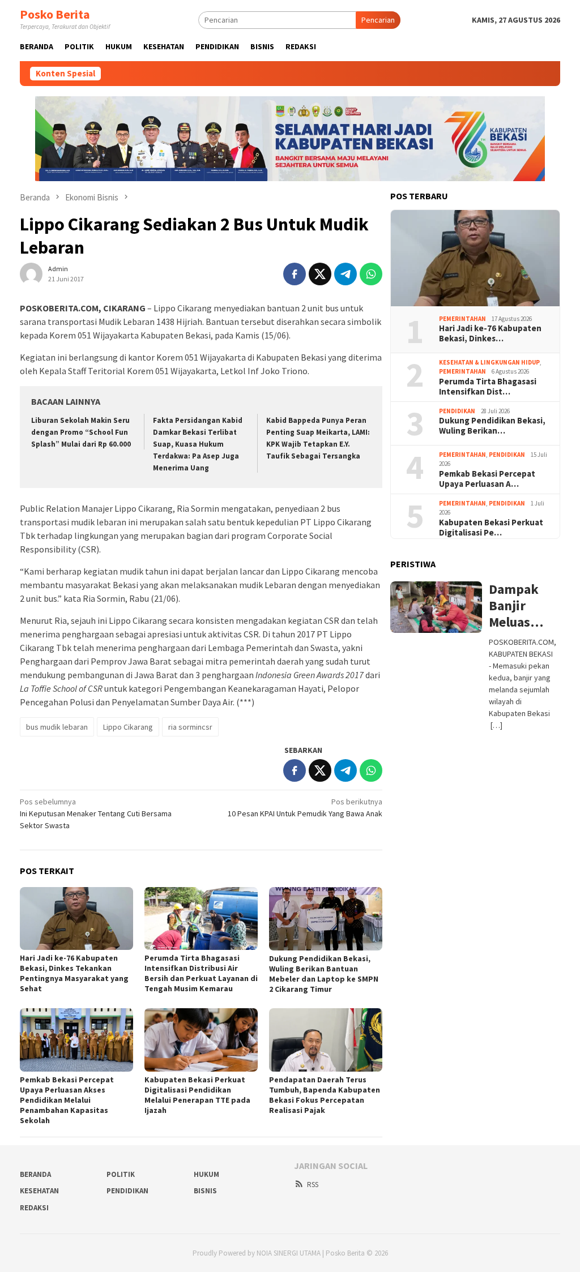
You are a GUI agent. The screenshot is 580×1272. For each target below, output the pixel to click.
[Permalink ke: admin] (31, 273)
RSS (312, 1184)
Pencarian (378, 20)
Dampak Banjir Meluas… (516, 605)
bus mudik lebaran (57, 727)
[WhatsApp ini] (371, 274)
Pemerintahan (462, 319)
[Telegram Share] (345, 274)
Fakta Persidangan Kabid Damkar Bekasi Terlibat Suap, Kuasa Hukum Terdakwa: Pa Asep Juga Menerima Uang (197, 444)
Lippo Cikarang (128, 727)
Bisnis (205, 1191)
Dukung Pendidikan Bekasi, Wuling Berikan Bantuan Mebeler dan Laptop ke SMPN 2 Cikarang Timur (323, 973)
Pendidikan (457, 411)
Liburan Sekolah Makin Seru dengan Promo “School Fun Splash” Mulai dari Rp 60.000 (81, 432)
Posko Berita (55, 14)
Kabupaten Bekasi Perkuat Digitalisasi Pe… (491, 527)
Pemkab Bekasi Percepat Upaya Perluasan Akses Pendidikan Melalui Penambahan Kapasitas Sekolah (67, 1099)
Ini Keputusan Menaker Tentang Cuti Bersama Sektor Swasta (96, 813)
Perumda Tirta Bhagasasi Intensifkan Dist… (487, 386)
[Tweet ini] (320, 274)
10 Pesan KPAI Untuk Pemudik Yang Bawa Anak (305, 807)
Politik (120, 1174)
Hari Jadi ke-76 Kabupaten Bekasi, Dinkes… (490, 333)
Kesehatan (39, 1191)
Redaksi (34, 1208)
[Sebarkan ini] (294, 274)
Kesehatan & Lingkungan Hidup (489, 362)
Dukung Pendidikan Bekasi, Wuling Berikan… (492, 426)
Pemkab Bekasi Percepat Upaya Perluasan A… (487, 479)
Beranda (35, 1174)
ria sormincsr (190, 727)
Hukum (206, 1174)
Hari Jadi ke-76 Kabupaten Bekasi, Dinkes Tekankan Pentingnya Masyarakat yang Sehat (74, 973)
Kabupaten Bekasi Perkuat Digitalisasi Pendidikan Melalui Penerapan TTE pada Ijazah (197, 1094)
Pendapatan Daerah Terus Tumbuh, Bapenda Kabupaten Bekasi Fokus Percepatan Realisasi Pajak (324, 1094)
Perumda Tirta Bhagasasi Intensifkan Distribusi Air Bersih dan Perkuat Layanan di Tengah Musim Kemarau (201, 973)
